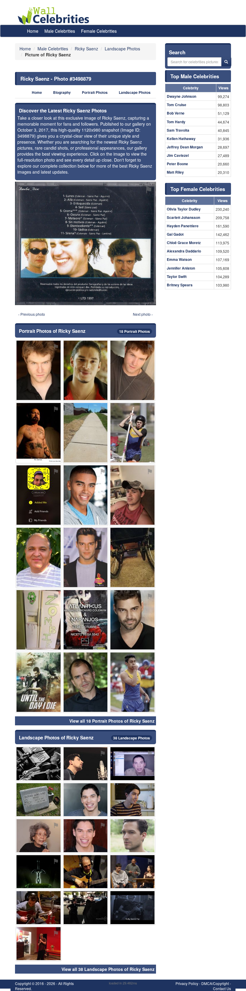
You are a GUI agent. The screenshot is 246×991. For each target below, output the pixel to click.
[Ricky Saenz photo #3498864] (86, 799)
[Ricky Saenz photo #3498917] (132, 682)
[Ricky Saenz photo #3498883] (39, 907)
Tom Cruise (176, 104)
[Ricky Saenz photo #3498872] (132, 871)
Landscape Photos (135, 92)
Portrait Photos (95, 92)
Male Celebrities (59, 31)
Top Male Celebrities (194, 76)
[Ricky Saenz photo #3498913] (132, 432)
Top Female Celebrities (197, 189)
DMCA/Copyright (215, 983)
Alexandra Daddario (184, 251)
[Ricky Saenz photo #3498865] (86, 370)
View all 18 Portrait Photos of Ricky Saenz (111, 721)
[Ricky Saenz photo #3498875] (39, 682)
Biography (62, 92)
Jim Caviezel (178, 155)
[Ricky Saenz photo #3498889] (86, 682)
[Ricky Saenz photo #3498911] (86, 432)
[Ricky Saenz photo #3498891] (39, 432)
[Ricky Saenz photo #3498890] (86, 557)
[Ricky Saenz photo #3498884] (39, 799)
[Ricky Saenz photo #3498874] (132, 907)
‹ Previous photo (31, 314)
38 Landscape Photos (131, 738)
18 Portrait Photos (134, 331)
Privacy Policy (187, 983)
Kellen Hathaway (181, 138)
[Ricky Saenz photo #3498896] (132, 799)
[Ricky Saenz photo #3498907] (132, 763)
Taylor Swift (177, 276)
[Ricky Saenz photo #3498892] (86, 495)
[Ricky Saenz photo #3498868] (39, 557)
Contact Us (222, 988)
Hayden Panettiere (183, 225)
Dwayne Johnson (181, 96)
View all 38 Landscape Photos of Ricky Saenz (108, 969)
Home (32, 31)
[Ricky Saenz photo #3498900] (132, 835)
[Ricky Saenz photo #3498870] (132, 495)
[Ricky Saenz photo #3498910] (39, 835)
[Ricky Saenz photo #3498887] (39, 495)
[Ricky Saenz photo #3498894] (132, 619)
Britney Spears (180, 285)
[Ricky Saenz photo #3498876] (86, 619)
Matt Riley (175, 172)
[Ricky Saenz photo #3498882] (39, 370)
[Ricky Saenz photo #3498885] (39, 871)
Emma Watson (179, 259)
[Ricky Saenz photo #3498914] (39, 619)
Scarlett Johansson (183, 217)
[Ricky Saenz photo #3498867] (86, 835)
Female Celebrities (99, 31)
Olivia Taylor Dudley (184, 209)
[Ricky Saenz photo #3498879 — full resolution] (85, 243)
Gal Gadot (175, 234)
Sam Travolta (178, 130)
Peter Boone (177, 163)
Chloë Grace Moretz (184, 242)
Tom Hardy (176, 121)
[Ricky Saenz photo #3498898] (86, 871)
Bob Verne (175, 113)
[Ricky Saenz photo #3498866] (86, 907)
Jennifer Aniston (181, 268)
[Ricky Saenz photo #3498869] (39, 763)
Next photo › (143, 314)
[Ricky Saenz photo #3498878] (39, 943)
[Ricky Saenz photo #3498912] (132, 557)
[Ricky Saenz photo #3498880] (132, 370)
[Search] (226, 61)
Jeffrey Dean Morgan (185, 147)
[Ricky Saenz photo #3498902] (86, 763)
